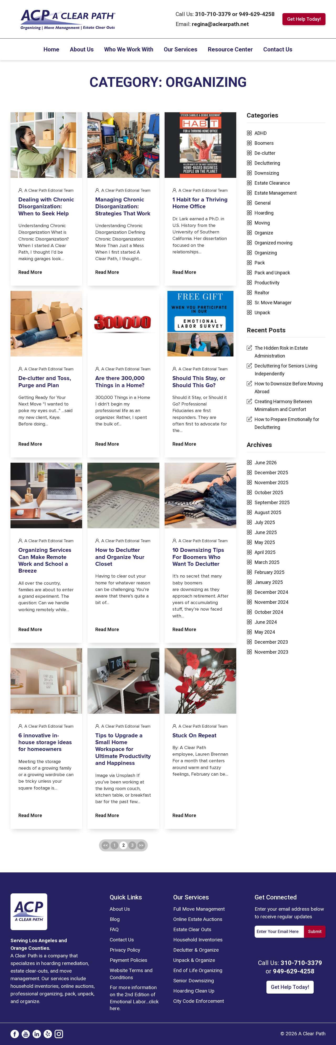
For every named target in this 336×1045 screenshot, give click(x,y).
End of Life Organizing (197, 970)
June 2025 (266, 532)
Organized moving (273, 243)
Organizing (266, 252)
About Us (82, 49)
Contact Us (277, 49)
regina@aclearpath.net (220, 24)
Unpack (262, 312)
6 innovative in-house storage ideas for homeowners (45, 743)
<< (105, 845)
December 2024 (271, 592)
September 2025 (272, 502)
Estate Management (276, 193)
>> (141, 845)
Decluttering (267, 163)
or (235, 14)
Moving (262, 223)
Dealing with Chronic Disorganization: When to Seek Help (46, 207)
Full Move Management (199, 909)
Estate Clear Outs (192, 929)
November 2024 (271, 602)
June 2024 (266, 622)
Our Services (180, 49)
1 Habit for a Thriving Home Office (200, 203)
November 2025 (271, 482)
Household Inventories (198, 940)
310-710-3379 (213, 14)
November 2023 (271, 652)
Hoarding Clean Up (193, 991)
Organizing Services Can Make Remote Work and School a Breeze (44, 560)
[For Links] (67, 18)
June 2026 (266, 462)
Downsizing (267, 173)
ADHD (261, 133)
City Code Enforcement (198, 1001)
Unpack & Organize (194, 960)
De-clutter (265, 153)
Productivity (267, 282)
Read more (30, 272)
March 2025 (267, 562)
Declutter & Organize (196, 950)
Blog (115, 919)
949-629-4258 (257, 14)
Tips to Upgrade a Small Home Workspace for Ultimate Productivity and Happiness (123, 749)
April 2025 (265, 552)
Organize (264, 233)
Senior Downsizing (193, 981)
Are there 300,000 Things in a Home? (120, 382)
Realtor (262, 292)
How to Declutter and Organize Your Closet (119, 557)
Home (51, 49)
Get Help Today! (304, 19)
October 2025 (269, 492)
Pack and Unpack (272, 272)
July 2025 (265, 522)
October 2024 (269, 612)
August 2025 (268, 512)
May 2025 (265, 542)
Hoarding (264, 213)
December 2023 (271, 642)
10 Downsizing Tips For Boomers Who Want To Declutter (198, 557)
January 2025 (269, 582)
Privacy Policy (125, 950)
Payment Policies (128, 960)
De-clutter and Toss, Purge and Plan (44, 382)
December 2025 (271, 472)
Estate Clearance (272, 183)
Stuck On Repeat (194, 736)
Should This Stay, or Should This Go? (198, 382)
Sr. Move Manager (273, 302)
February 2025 (269, 572)
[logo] (28, 911)
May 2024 (265, 632)
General (263, 203)
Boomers (264, 143)
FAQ (114, 929)
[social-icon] (14, 1034)
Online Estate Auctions (197, 919)
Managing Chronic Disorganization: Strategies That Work (122, 207)
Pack (260, 262)
